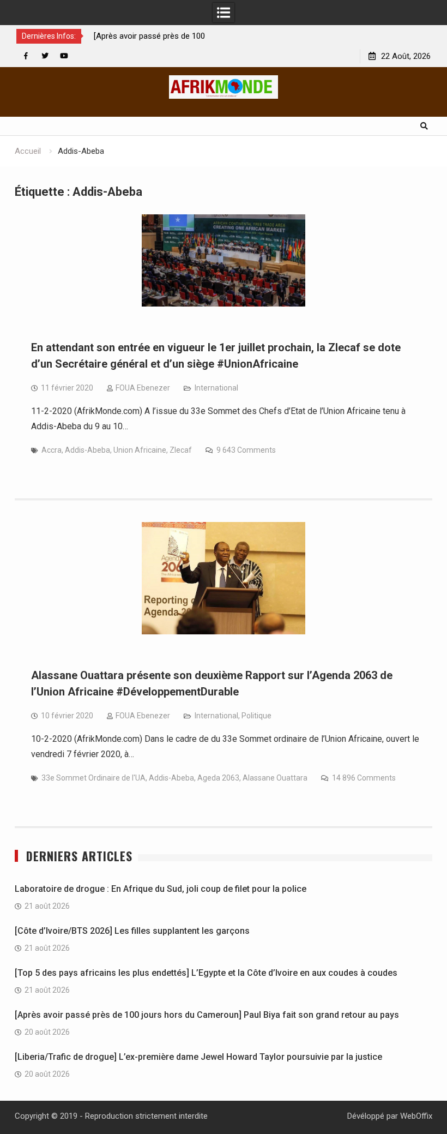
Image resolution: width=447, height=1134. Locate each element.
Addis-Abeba (87, 450)
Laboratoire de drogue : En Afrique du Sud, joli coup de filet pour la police (160, 889)
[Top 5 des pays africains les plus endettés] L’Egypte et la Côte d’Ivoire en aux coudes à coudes (206, 973)
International (216, 387)
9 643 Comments (246, 450)
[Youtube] (64, 55)
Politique (256, 715)
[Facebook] (25, 55)
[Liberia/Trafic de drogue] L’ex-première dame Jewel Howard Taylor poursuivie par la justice (198, 1057)
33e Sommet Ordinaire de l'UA (93, 777)
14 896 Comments (364, 777)
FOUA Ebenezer (143, 387)
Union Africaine (139, 450)
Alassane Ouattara (275, 777)
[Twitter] (45, 55)
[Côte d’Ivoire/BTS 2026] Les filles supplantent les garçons (132, 931)
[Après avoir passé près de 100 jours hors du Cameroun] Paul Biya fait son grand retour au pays (207, 1015)
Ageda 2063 (218, 777)
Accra (51, 450)
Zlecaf (181, 450)
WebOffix (416, 1116)
